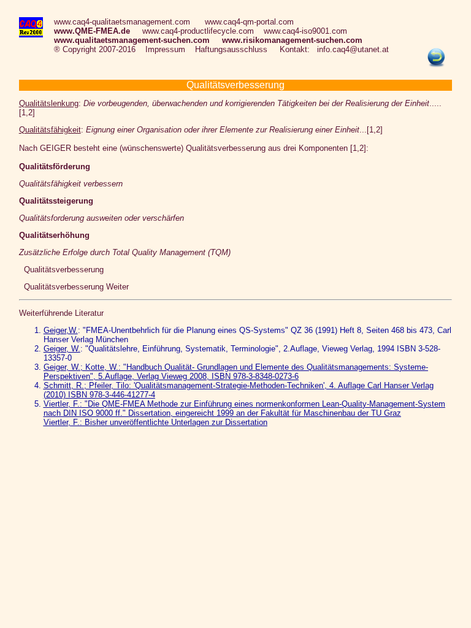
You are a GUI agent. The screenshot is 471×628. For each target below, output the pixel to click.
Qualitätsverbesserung (61, 269)
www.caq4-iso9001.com (305, 31)
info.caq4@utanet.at (353, 49)
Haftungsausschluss (231, 49)
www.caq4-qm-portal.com (249, 21)
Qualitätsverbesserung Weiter (74, 286)
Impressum (165, 49)
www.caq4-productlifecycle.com (198, 31)
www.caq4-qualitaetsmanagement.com (122, 21)
